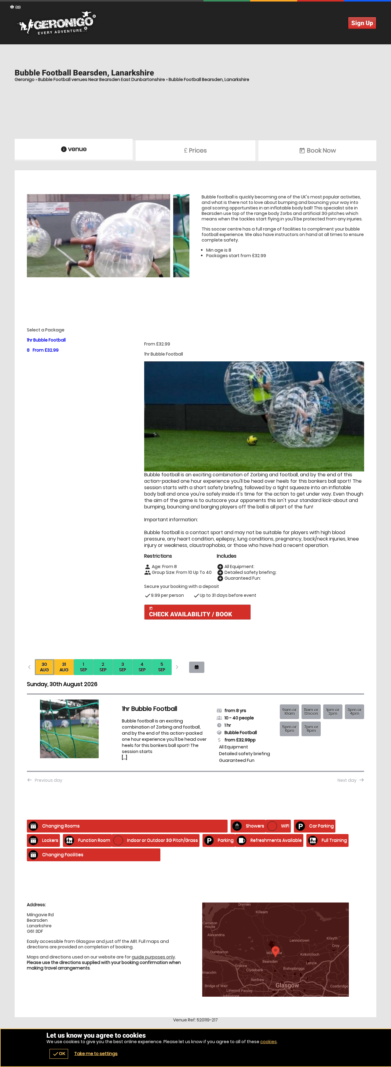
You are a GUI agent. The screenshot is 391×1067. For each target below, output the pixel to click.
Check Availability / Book (190, 612)
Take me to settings (96, 1053)
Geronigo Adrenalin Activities (195, 23)
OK (58, 1053)
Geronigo (25, 79)
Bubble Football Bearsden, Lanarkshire (209, 79)
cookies (268, 1042)
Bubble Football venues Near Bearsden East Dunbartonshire (101, 79)
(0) (17, 7)
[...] (124, 758)
